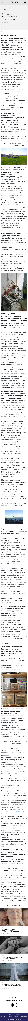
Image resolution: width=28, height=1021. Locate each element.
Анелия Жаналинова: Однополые (13, 31)
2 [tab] (14, 525)
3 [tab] (16, 525)
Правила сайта (14, 997)
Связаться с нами (14, 1000)
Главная (3, 31)
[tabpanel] (14, 517)
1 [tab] (12, 525)
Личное (4, 9)
